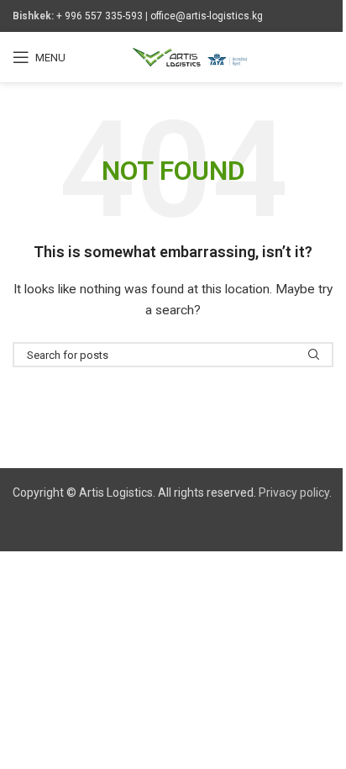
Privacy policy (294, 492)
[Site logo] (190, 56)
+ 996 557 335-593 (99, 16)
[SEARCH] (314, 354)
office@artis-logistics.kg (206, 16)
